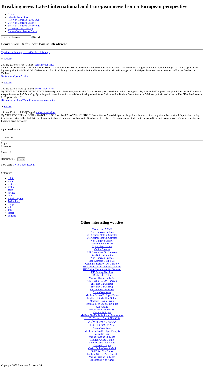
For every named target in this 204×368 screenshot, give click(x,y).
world (11, 181)
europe (11, 204)
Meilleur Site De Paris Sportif (102, 354)
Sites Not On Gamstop (102, 255)
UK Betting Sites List (102, 272)
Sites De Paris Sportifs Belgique (102, 303)
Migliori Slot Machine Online (102, 298)
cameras (12, 215)
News (11, 14)
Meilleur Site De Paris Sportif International (102, 315)
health (11, 187)
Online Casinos (102, 249)
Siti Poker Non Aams (102, 351)
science (11, 192)
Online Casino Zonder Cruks (22, 31)
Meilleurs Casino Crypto (102, 301)
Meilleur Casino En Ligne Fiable (102, 295)
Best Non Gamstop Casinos (22, 22)
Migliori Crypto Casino (102, 339)
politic (11, 178)
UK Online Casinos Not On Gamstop (102, 266)
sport (10, 195)
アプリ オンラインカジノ (102, 321)
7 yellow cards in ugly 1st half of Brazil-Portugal (25, 52)
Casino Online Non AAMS (102, 348)
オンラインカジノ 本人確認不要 (102, 318)
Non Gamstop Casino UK (102, 260)
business (12, 184)
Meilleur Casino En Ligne (102, 278)
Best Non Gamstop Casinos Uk (23, 19)
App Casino (102, 306)
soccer (7, 58)
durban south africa (44, 64)
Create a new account (23, 164)
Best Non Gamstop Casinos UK (24, 25)
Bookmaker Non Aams (102, 359)
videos (11, 207)
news (10, 189)
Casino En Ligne (102, 334)
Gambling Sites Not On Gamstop (102, 263)
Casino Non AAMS (102, 229)
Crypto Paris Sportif (102, 246)
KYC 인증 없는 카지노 (102, 325)
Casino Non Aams (102, 292)
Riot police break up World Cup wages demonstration (28, 100)
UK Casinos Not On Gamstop (102, 235)
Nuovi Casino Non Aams (102, 342)
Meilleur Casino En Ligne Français (102, 331)
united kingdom (15, 198)
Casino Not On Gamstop (20, 28)
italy (10, 210)
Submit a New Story (18, 17)
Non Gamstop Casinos (102, 232)
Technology (14, 201)
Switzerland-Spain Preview (15, 76)
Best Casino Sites (102, 275)
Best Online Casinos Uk (102, 289)
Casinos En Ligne (102, 312)
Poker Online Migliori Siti (102, 309)
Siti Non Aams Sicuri (102, 243)
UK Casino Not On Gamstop (102, 252)
